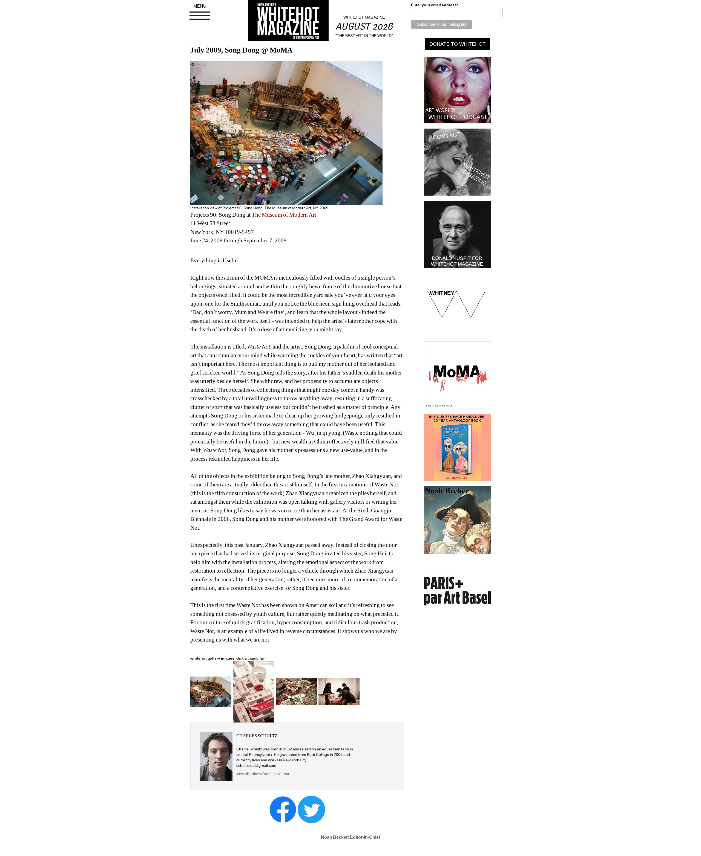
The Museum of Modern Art (284, 214)
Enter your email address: (434, 5)
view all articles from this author (262, 773)
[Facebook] (283, 809)
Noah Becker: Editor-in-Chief (350, 837)
